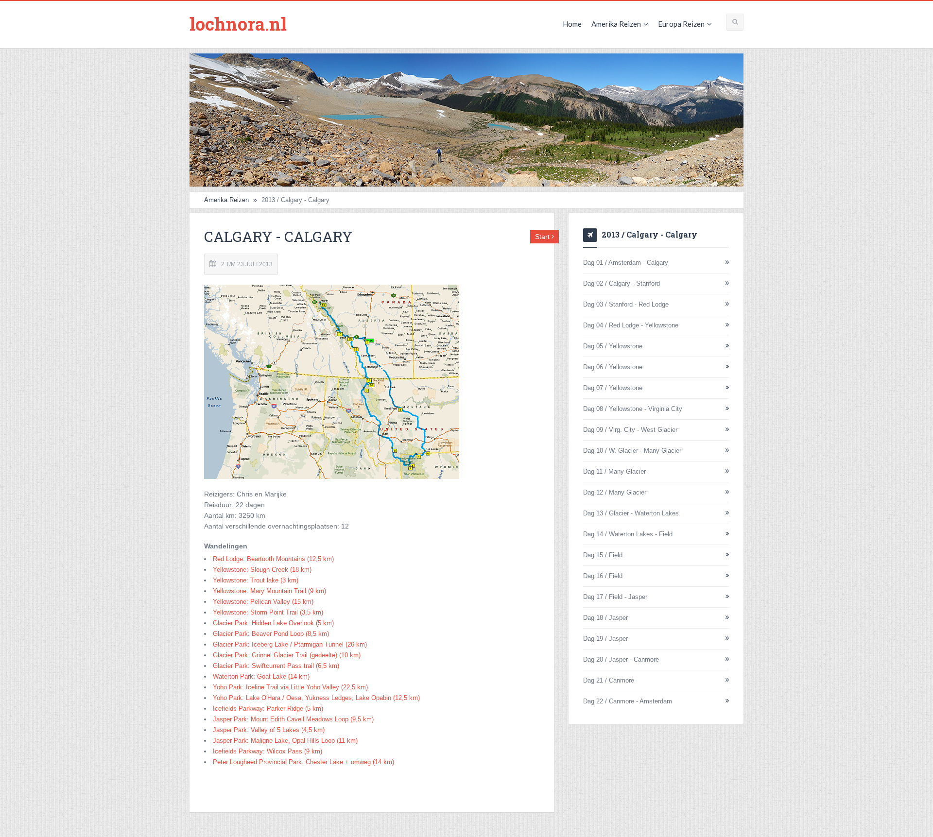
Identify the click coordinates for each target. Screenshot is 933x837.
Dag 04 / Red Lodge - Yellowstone (630, 325)
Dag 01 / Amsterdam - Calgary (625, 262)
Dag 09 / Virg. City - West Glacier (630, 429)
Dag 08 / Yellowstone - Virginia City (632, 408)
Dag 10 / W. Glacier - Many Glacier (632, 450)
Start (543, 236)
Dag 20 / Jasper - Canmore (621, 659)
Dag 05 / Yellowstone (612, 346)
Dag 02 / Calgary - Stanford (621, 283)
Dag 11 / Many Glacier (614, 471)
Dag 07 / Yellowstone (612, 388)
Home (572, 23)
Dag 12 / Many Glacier (614, 492)
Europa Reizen (681, 23)
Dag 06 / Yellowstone (612, 367)
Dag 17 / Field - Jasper (615, 596)
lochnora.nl (238, 23)
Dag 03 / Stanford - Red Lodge (626, 304)
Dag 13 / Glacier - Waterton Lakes (631, 513)
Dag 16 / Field (602, 576)
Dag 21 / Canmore (608, 680)
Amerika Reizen (616, 23)
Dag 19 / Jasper (605, 638)
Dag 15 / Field (602, 555)
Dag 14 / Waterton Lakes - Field (628, 534)
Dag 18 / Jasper (605, 617)
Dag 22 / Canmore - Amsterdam (627, 701)
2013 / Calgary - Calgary (649, 234)
